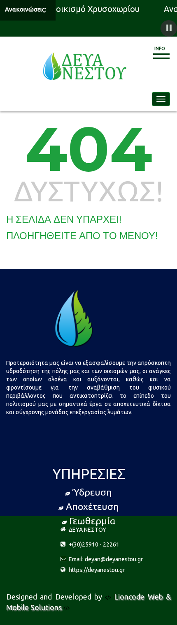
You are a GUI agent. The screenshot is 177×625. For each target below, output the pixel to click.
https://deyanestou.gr (97, 570)
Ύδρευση (92, 492)
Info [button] (159, 48)
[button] (169, 28)
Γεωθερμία (92, 521)
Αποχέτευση (92, 506)
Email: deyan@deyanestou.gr (106, 559)
